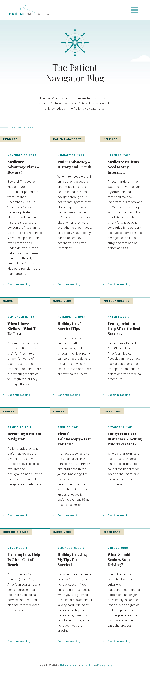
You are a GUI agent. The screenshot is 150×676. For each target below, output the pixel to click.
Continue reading (19, 284)
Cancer (9, 300)
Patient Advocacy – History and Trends (74, 164)
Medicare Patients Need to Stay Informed (123, 166)
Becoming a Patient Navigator (24, 436)
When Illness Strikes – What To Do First (23, 328)
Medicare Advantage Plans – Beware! (23, 166)
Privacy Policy (104, 665)
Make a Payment (69, 665)
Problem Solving (116, 300)
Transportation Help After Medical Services (124, 328)
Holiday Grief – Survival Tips (70, 326)
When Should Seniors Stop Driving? (119, 559)
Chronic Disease (16, 531)
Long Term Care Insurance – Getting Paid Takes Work (125, 438)
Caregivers (62, 300)
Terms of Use (87, 665)
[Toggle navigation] (134, 10)
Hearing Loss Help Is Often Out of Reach (24, 559)
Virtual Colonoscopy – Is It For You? (74, 438)
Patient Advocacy (67, 139)
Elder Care (112, 531)
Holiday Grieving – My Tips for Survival (73, 559)
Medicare (10, 139)
